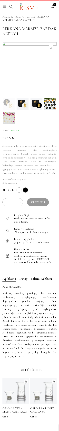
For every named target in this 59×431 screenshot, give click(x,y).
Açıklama (9, 279)
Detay (23, 279)
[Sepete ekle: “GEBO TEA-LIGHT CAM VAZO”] (54, 381)
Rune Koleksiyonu (25, 16)
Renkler (8, 190)
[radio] (19, 190)
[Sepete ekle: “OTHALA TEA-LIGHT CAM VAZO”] (26, 381)
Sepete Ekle (37, 202)
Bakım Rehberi (41, 279)
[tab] (9, 279)
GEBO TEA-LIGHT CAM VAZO (42, 410)
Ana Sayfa (7, 16)
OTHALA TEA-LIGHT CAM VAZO (14, 410)
